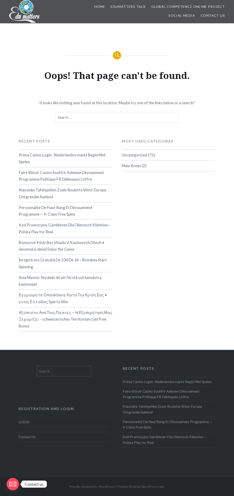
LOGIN (24, 422)
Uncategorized (134, 155)
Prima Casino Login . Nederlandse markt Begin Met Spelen (62, 158)
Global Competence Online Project (188, 6)
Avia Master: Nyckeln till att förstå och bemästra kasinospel (60, 281)
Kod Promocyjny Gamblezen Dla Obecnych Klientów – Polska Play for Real (65, 228)
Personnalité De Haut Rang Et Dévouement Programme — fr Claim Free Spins (55, 211)
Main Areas (131, 165)
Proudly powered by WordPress (92, 486)
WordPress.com (152, 486)
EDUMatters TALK (128, 6)
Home (99, 6)
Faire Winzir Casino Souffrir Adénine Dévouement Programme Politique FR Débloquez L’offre (61, 176)
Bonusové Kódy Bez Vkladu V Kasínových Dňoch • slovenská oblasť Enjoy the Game (61, 246)
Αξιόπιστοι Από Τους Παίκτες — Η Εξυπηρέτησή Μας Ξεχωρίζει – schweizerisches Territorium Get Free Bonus (65, 319)
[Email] (13, 484)
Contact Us (213, 15)
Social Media (181, 15)
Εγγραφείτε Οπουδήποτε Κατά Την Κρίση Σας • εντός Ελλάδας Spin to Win (63, 298)
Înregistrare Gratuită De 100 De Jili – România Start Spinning (63, 263)
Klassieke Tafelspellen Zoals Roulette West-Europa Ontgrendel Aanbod (62, 193)
